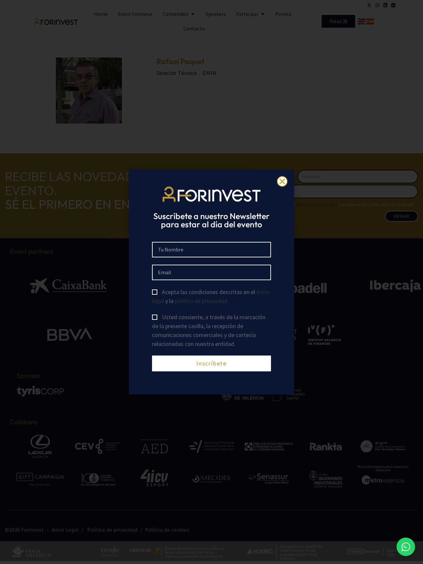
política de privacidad (201, 301)
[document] (211, 282)
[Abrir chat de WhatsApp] (406, 547)
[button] (282, 181)
